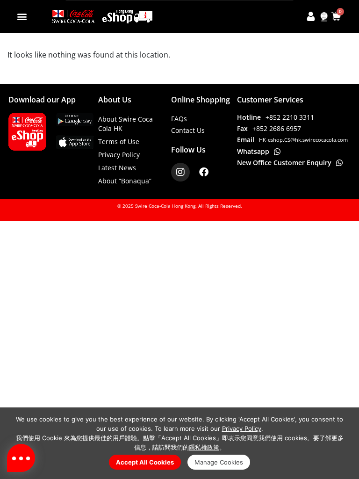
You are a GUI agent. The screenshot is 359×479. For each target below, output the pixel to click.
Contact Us (188, 130)
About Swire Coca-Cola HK (126, 124)
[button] (22, 16)
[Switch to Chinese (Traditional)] (324, 17)
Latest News (117, 167)
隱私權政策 (204, 447)
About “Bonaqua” (124, 180)
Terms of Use (118, 141)
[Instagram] (180, 172)
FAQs (179, 118)
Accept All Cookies (145, 462)
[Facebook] (203, 172)
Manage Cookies (218, 462)
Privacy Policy (119, 154)
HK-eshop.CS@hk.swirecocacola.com (303, 139)
